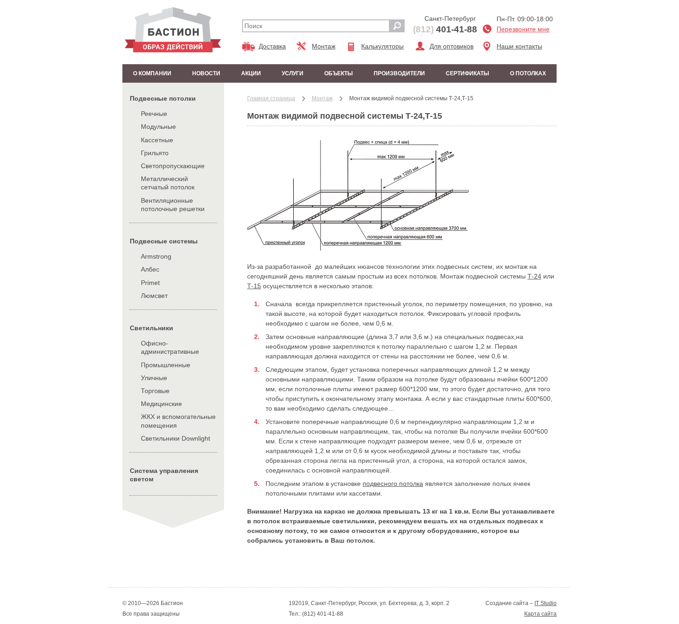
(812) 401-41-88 (322, 614)
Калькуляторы (382, 46)
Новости (206, 73)
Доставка (272, 46)
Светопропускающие (173, 166)
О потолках (528, 73)
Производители (399, 73)
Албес (150, 269)
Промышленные (165, 365)
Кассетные (157, 140)
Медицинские (161, 403)
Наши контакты (519, 46)
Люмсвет (154, 295)
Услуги (292, 73)
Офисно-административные (170, 347)
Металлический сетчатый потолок (167, 183)
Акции (251, 73)
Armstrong (156, 256)
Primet (150, 282)
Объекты (338, 73)
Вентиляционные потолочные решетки (173, 204)
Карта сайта (540, 614)
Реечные (154, 113)
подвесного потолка (393, 483)
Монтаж (323, 46)
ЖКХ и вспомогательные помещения (178, 421)
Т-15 (254, 286)
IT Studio (545, 603)
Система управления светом (164, 475)
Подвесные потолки (163, 98)
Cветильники (151, 328)
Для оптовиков (451, 46)
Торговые (155, 390)
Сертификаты (467, 73)
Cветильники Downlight (175, 438)
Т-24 (534, 276)
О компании (152, 73)
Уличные (154, 378)
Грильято (155, 153)
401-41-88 (445, 29)
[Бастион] (173, 30)
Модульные (158, 126)
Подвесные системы (164, 241)
